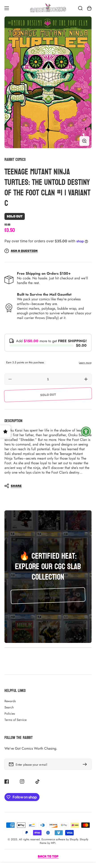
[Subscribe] (86, 764)
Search (9, 707)
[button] (45, 486)
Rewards (10, 701)
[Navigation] (6, 8)
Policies (9, 714)
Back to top (48, 856)
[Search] (80, 8)
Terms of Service (15, 720)
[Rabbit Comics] (48, 8)
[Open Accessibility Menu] (86, 432)
